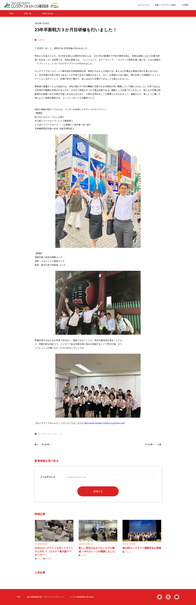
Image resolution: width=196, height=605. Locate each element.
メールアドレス (47, 477)
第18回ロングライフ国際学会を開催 (142, 548)
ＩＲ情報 (184, 5)
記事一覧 (27, 13)
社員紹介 (49, 559)
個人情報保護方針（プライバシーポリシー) (45, 597)
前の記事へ (46, 444)
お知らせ (41, 40)
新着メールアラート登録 (165, 5)
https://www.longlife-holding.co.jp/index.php (104, 423)
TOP (11, 13)
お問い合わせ (47, 13)
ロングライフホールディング (50, 434)
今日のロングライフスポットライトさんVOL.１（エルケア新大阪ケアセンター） (54, 551)
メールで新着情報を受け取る (82, 597)
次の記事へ (149, 444)
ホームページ (144, 5)
